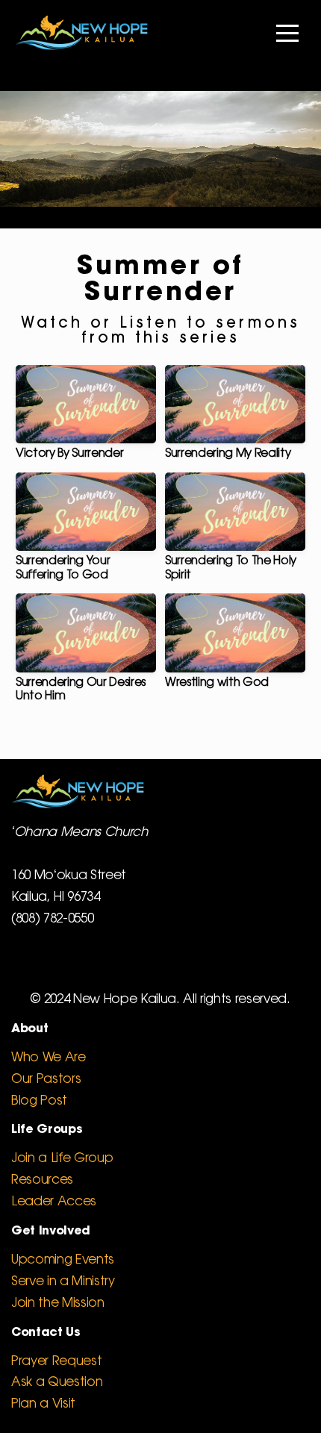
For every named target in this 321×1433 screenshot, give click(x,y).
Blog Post (39, 1101)
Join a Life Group (62, 1158)
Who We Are (48, 1058)
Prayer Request (56, 1361)
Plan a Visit (43, 1404)
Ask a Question (56, 1382)
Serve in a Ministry (63, 1281)
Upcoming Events (62, 1260)
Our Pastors (46, 1079)
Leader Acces (53, 1202)
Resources (42, 1180)
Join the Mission (58, 1303)
